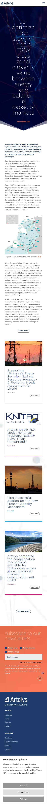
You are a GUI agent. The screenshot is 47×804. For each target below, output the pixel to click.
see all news (23, 611)
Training (8, 749)
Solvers (8, 745)
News (7, 719)
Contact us (23, 331)
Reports (8, 723)
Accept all (23, 785)
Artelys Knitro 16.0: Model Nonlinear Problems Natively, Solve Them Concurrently (21, 435)
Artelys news (13, 648)
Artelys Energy (13, 652)
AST (39, 257)
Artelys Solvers (29, 648)
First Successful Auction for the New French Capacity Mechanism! (22, 502)
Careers (8, 726)
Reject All (23, 799)
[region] (23, 780)
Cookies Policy (23, 792)
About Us (8, 715)
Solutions (8, 738)
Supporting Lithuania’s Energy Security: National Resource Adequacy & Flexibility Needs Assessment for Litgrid (22, 379)
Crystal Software (11, 742)
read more (34, 395)
